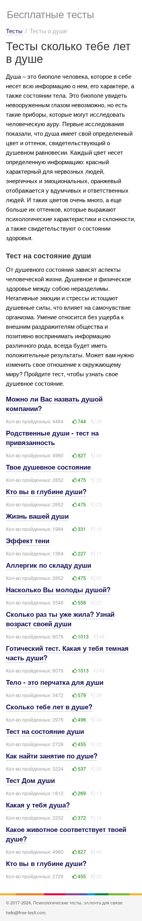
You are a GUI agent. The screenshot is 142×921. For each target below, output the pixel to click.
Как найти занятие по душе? (51, 755)
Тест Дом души (30, 780)
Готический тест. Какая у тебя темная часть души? (67, 652)
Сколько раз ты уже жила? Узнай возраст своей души (60, 618)
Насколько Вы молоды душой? (58, 589)
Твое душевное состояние (48, 467)
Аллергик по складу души (48, 565)
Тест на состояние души (45, 731)
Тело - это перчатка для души (54, 682)
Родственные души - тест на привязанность (52, 437)
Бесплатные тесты (50, 13)
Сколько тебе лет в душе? (49, 706)
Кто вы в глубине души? (46, 491)
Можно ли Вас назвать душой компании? (54, 403)
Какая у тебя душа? (38, 804)
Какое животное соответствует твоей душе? (66, 833)
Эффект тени (27, 540)
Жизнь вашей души (37, 516)
